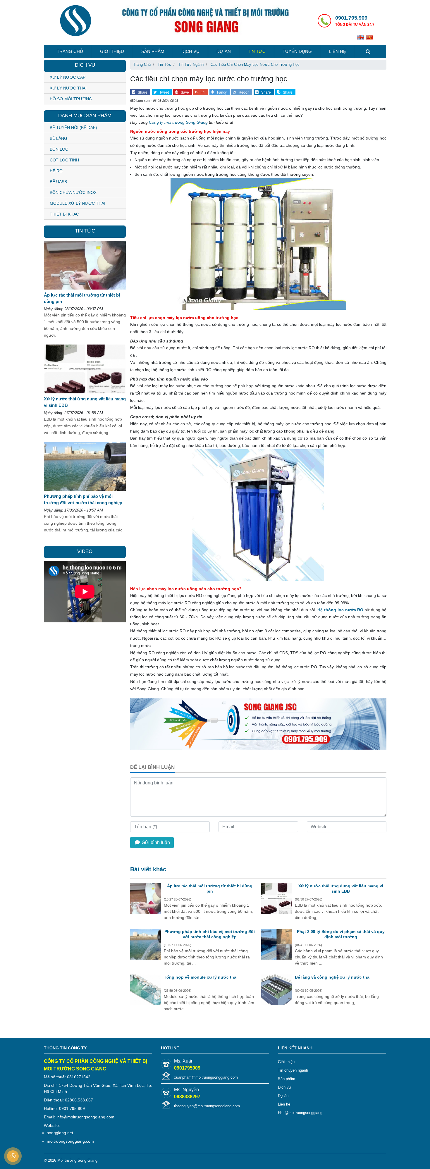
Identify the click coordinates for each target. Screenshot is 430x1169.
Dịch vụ (190, 51)
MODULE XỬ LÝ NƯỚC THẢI (77, 203)
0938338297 (187, 1096)
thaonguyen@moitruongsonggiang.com (207, 1106)
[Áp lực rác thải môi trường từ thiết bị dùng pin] (145, 899)
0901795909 (187, 1067)
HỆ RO (56, 170)
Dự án (223, 51)
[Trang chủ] (75, 21)
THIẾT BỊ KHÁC (64, 214)
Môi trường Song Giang (77, 1160)
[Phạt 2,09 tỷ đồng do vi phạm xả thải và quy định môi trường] (276, 945)
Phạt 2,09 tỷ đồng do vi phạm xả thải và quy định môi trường (341, 934)
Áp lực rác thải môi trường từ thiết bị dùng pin (209, 888)
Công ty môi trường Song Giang (178, 122)
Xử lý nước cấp (67, 77)
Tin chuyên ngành (293, 1070)
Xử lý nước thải (68, 88)
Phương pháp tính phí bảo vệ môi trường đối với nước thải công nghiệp (209, 934)
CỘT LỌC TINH (64, 160)
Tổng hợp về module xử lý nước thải (201, 977)
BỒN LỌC (59, 149)
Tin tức (257, 51)
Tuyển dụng (297, 51)
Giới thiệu (112, 51)
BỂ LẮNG (58, 138)
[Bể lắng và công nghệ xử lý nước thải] (276, 991)
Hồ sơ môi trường (71, 99)
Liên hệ (337, 51)
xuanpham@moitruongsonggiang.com (206, 1077)
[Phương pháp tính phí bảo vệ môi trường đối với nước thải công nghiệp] (145, 945)
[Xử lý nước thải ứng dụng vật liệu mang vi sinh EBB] (276, 899)
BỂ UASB (58, 181)
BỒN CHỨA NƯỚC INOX (73, 192)
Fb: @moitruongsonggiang (300, 1113)
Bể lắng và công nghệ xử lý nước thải (333, 977)
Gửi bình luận (155, 842)
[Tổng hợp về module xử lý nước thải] (145, 991)
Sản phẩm (152, 51)
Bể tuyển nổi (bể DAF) (73, 127)
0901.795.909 (351, 18)
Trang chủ (70, 51)
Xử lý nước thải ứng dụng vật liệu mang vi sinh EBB (340, 888)
